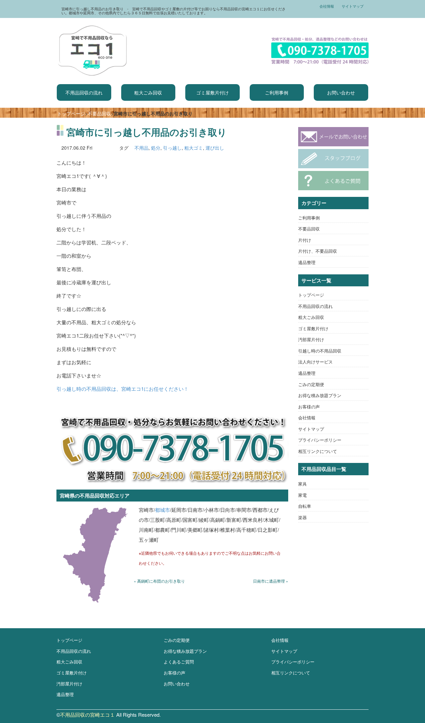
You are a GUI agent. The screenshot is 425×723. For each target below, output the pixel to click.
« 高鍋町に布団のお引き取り (159, 581)
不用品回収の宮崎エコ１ (87, 714)
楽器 (302, 517)
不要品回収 (99, 113)
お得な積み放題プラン (319, 395)
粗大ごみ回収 (148, 92)
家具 (302, 484)
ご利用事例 (276, 92)
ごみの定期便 (311, 384)
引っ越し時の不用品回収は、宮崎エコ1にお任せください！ (122, 388)
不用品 (141, 147)
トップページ (71, 113)
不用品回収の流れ (84, 92)
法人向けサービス (315, 362)
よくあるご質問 (179, 661)
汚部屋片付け (311, 339)
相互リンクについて (317, 451)
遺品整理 (306, 262)
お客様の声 (309, 406)
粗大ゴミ (193, 147)
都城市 (162, 509)
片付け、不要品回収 (317, 251)
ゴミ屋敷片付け (212, 92)
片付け (304, 240)
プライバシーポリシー (319, 440)
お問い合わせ (341, 92)
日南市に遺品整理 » (270, 581)
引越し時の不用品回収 (319, 351)
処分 (155, 147)
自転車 (304, 506)
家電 (302, 495)
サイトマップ (353, 6)
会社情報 (326, 6)
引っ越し (172, 147)
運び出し (215, 147)
